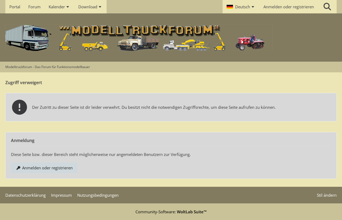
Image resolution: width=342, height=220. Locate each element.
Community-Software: (171, 211)
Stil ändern (327, 195)
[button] (241, 6)
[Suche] (327, 6)
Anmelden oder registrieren (288, 6)
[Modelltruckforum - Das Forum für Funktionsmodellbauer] (171, 37)
